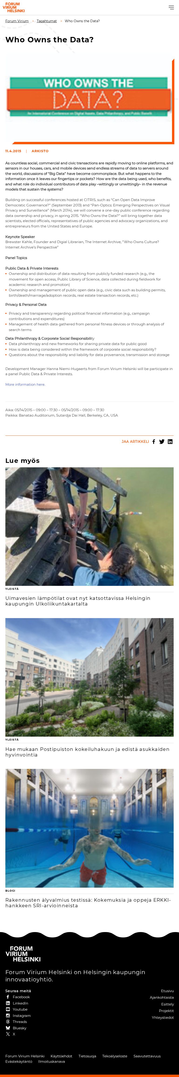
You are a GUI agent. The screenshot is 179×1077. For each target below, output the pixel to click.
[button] (170, 7)
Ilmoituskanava (51, 1061)
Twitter (161, 441)
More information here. (25, 384)
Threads (20, 1021)
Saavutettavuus (147, 1056)
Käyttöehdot (61, 1056)
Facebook (153, 441)
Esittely (167, 1004)
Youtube (20, 1009)
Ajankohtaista (162, 997)
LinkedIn (170, 441)
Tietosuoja (87, 1056)
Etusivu (167, 991)
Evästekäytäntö (18, 1061)
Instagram (22, 1015)
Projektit (166, 1011)
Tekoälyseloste (114, 1056)
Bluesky (19, 1028)
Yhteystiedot (163, 1017)
